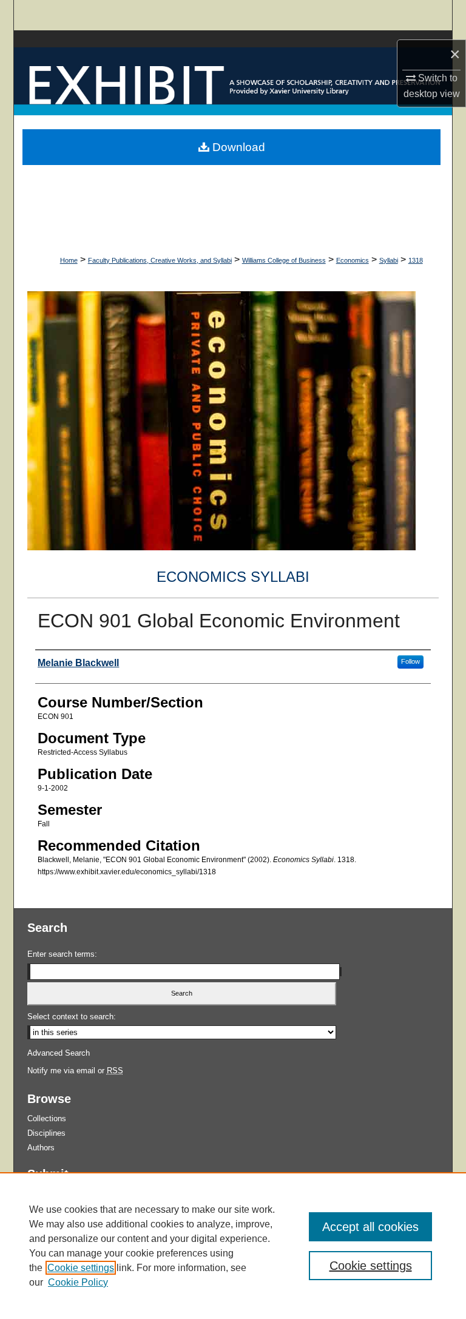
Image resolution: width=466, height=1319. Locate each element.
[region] (233, 1245)
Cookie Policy (78, 1282)
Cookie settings (80, 1268)
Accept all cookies (370, 1226)
